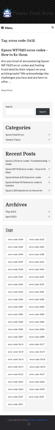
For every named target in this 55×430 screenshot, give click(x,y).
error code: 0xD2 (37, 381)
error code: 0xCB (37, 359)
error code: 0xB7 (15, 337)
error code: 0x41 (15, 277)
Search (9, 106)
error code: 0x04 (15, 254)
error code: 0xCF (37, 374)
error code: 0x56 (15, 292)
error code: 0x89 (15, 307)
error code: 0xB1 (15, 314)
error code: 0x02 (15, 247)
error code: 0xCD (37, 366)
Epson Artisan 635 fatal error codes (23, 177)
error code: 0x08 (36, 254)
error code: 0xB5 (15, 329)
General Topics (13, 139)
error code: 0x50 (36, 284)
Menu (8, 28)
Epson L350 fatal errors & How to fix (24, 190)
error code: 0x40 (36, 269)
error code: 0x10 (36, 262)
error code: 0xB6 (36, 329)
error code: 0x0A (15, 239)
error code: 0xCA (16, 359)
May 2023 (11, 211)
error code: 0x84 (15, 299)
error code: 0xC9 (37, 351)
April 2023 (11, 216)
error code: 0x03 (36, 247)
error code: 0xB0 (36, 307)
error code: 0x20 (15, 269)
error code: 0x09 (15, 262)
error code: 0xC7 (37, 344)
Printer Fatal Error (38, 420)
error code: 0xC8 (15, 351)
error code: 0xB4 (36, 322)
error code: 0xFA (36, 396)
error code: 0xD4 (37, 389)
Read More (6, 90)
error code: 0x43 (15, 284)
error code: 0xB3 (15, 322)
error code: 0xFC (15, 404)
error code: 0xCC (16, 366)
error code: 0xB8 (36, 337)
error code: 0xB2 (36, 314)
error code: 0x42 (36, 277)
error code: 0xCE (15, 374)
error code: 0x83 (36, 292)
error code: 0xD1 (15, 381)
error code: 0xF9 (15, 396)
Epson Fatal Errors (15, 134)
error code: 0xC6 (15, 344)
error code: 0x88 (36, 299)
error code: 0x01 (36, 239)
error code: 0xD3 (15, 389)
